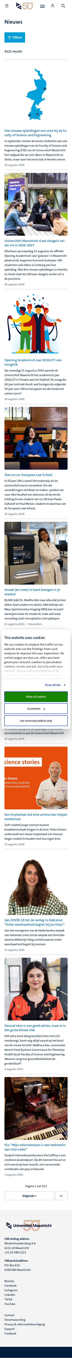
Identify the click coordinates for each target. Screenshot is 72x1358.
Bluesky (9, 1281)
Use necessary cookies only (36, 721)
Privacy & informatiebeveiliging (24, 1324)
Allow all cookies (36, 697)
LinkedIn (9, 1295)
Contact (9, 1315)
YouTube (9, 1304)
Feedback (10, 1333)
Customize (33, 708)
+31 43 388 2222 (15, 1252)
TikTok (8, 1299)
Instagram (11, 1290)
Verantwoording (14, 1320)
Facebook (10, 1286)
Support (9, 1329)
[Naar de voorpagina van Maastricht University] (25, 6)
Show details (53, 685)
